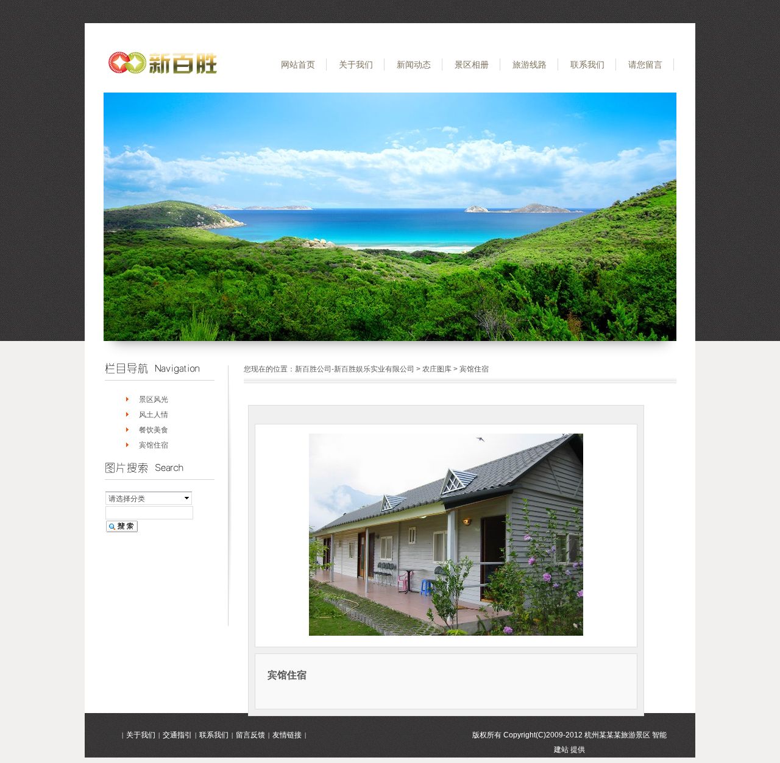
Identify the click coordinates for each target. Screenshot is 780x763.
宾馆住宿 (153, 445)
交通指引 (177, 735)
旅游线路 (529, 64)
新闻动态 (414, 64)
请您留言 (645, 64)
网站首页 (298, 64)
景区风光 (153, 399)
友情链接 (287, 735)
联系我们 (587, 64)
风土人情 (153, 414)
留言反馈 (250, 735)
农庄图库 (437, 369)
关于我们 (356, 64)
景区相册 (472, 64)
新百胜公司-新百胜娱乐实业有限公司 (354, 369)
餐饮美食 (153, 430)
